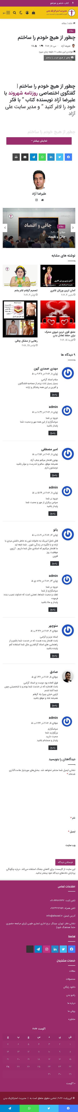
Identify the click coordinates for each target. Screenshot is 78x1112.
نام (72, 818)
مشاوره (71, 1019)
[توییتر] (59, 157)
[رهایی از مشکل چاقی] (20, 318)
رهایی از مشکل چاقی (26, 341)
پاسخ (54, 394)
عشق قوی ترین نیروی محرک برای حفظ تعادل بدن (60, 333)
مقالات (72, 971)
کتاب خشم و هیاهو (59, 3)
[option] (39, 228)
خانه (70, 23)
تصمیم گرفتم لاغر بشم (26, 290)
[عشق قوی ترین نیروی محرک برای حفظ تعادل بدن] (57, 314)
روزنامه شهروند (23, 93)
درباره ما (71, 1003)
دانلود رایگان (69, 987)
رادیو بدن (70, 995)
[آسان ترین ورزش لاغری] (57, 276)
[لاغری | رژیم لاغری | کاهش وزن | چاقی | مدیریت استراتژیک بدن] (60, 12)
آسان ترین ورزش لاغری (62, 290)
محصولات (70, 979)
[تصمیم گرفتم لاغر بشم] (20, 276)
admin (53, 407)
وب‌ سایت (70, 845)
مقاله (64, 23)
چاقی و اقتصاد (56, 237)
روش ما (71, 1011)
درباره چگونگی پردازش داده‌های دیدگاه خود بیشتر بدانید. (40, 871)
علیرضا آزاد (65, 46)
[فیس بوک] (68, 157)
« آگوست (70, 1083)
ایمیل (71, 832)
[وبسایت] (41, 200)
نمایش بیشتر (40, 141)
